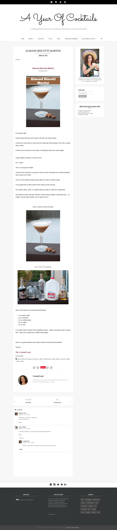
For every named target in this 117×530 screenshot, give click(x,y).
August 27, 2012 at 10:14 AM (24, 428)
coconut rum (96, 499)
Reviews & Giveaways (71, 38)
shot (89, 509)
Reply (20, 422)
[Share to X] (19, 356)
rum (95, 506)
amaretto (35, 359)
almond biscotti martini (24, 359)
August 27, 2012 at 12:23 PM (28, 442)
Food (50, 38)
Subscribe (81, 90)
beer (82, 499)
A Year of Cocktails (50, 527)
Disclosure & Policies (88, 38)
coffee (40, 359)
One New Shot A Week (83, 112)
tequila (94, 509)
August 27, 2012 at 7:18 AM (24, 414)
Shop (58, 38)
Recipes (30, 38)
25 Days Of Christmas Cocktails (85, 113)
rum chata (83, 509)
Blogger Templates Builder (73, 527)
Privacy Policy (51, 514)
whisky (93, 512)
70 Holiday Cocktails (83, 114)
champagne (88, 499)
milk (53, 359)
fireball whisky (90, 502)
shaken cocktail (60, 359)
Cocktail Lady (26, 441)
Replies (22, 438)
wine (98, 512)
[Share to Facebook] (21, 356)
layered (90, 506)
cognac (83, 502)
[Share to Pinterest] (22, 356)
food (97, 502)
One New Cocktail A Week (84, 111)
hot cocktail (84, 506)
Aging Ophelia (22, 427)
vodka (22, 361)
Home (22, 38)
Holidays (40, 38)
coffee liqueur (47, 359)
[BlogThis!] (18, 356)
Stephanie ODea (23, 413)
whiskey (88, 512)
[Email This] (16, 356)
